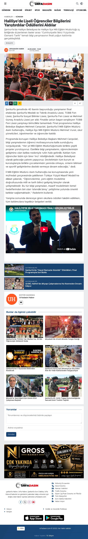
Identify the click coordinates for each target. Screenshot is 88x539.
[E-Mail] (21, 303)
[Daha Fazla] (20, 103)
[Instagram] (29, 502)
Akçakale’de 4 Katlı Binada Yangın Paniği (62, 339)
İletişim (9, 512)
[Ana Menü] (5, 4)
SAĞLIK (57, 10)
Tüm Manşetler (61, 496)
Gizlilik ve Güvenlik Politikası (56, 509)
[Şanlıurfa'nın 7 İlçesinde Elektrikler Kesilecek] (24, 356)
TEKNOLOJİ (68, 10)
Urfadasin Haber (26, 298)
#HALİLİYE (9, 43)
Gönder (11, 434)
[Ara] (77, 3)
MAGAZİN (47, 10)
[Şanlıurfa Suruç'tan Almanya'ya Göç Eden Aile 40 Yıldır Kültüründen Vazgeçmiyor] (63, 356)
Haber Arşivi (59, 501)
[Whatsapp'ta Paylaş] (15, 103)
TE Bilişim (50, 536)
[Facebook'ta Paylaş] (6, 103)
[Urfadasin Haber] (11, 299)
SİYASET (28, 10)
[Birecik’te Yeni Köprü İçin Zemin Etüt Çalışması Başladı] (24, 386)
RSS (22, 528)
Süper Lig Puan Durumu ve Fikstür (68, 494)
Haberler (8, 17)
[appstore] (33, 518)
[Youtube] (33, 502)
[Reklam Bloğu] (44, 461)
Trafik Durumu (60, 491)
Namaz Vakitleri (61, 488)
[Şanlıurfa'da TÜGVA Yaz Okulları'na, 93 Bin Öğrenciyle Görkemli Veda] (24, 327)
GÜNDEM (6, 10)
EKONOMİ (17, 10)
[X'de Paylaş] (11, 103)
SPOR (37, 10)
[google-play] (54, 518)
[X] (25, 502)
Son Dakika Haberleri (63, 499)
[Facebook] (21, 502)
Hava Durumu (60, 486)
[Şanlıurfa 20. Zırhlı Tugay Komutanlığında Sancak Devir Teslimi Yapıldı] (63, 386)
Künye (9, 509)
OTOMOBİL (81, 10)
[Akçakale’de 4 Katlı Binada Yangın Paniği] (63, 327)
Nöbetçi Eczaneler (62, 483)
